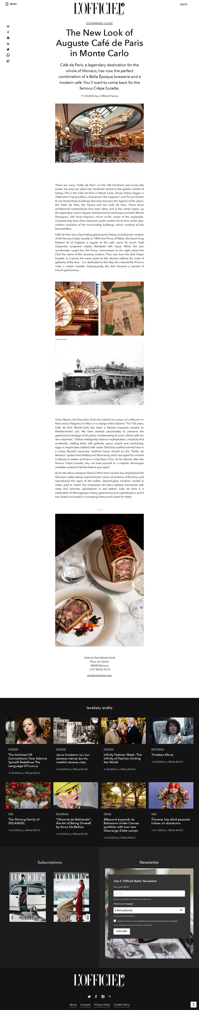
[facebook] (8, 32)
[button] (140, 580)
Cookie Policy (122, 1004)
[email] (8, 27)
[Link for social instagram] (102, 997)
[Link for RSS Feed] (109, 996)
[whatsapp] (8, 55)
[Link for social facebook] (96, 997)
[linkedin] (8, 44)
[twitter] (8, 50)
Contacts (85, 1004)
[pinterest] (8, 38)
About (73, 1004)
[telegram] (8, 61)
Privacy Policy (102, 1004)
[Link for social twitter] (89, 997)
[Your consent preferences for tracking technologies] (194, 1005)
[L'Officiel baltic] (99, 9)
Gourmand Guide (99, 23)
